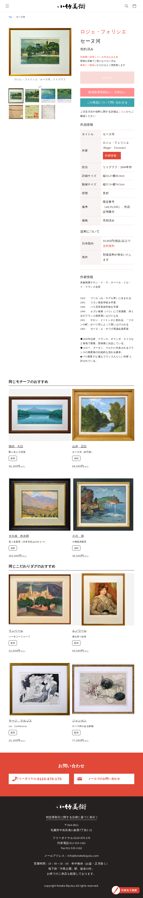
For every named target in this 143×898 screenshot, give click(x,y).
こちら (122, 111)
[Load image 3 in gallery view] (48, 96)
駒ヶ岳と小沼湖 (17, 452)
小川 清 (78, 536)
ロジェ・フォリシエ (103, 31)
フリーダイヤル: (39, 778)
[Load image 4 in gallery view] (64, 96)
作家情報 (110, 155)
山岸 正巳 (79, 446)
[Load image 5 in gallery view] (16, 112)
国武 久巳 (16, 446)
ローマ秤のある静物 (82, 726)
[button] (7, 6)
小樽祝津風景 (79, 541)
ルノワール (79, 631)
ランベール (16, 631)
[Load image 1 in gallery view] (16, 96)
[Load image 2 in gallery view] (32, 96)
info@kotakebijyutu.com (83, 856)
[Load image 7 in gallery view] (48, 112)
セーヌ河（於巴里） (82, 452)
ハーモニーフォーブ (19, 636)
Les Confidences (18, 726)
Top (10, 17)
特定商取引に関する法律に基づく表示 (70, 817)
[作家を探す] (126, 890)
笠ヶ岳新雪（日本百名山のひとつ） (28, 541)
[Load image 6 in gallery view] (32, 112)
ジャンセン (79, 720)
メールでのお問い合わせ (104, 778)
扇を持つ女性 (79, 636)
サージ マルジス (20, 720)
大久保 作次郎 (19, 536)
